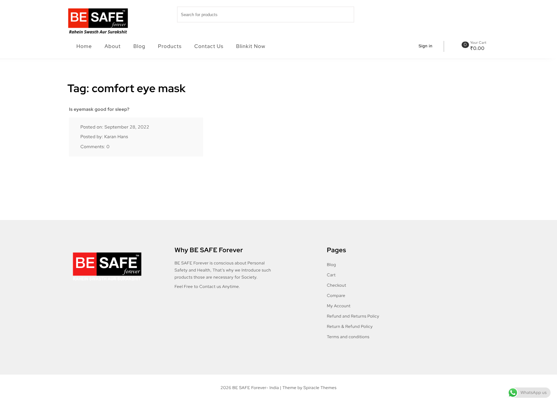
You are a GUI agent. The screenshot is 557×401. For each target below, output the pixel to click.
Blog (139, 46)
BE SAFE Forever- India (255, 387)
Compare (336, 295)
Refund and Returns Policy (353, 316)
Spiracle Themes (320, 387)
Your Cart (478, 43)
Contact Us (208, 46)
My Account (338, 306)
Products (170, 46)
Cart (331, 275)
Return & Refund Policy (350, 326)
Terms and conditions (348, 336)
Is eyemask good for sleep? (99, 109)
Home (84, 46)
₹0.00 (477, 48)
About (112, 46)
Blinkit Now (251, 46)
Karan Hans (116, 137)
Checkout (336, 285)
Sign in (425, 45)
